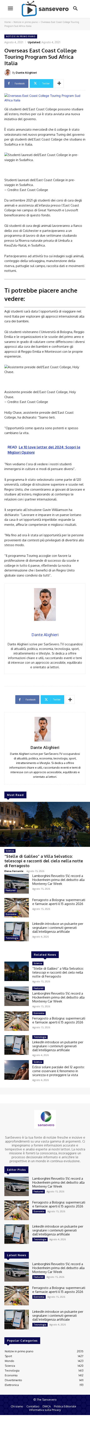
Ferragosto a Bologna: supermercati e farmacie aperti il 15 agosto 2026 (58, 902)
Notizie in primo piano (26, 22)
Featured (11, 890)
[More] (59, 83)
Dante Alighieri (26, 72)
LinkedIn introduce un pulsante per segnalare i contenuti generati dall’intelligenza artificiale (57, 928)
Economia (11, 914)
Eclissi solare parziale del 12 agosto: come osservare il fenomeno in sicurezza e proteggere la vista (58, 1071)
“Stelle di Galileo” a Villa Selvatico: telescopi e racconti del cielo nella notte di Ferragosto (43, 861)
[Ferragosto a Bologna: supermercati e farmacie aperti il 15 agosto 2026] (16, 907)
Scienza (10, 850)
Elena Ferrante (13, 871)
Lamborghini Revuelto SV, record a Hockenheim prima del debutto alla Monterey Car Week (58, 880)
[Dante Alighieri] (8, 72)
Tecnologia (12, 938)
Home (7, 22)
